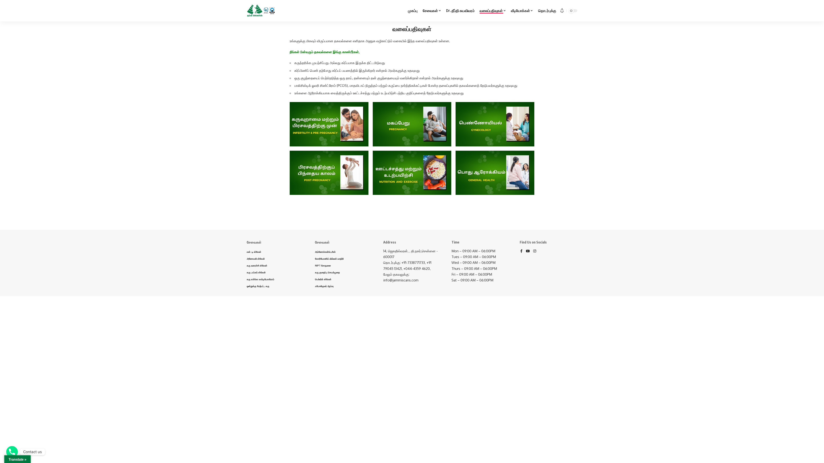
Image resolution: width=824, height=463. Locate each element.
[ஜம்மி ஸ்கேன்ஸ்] (261, 10)
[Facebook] (521, 251)
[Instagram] (535, 251)
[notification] (562, 10)
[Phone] (12, 452)
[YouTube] (527, 251)
